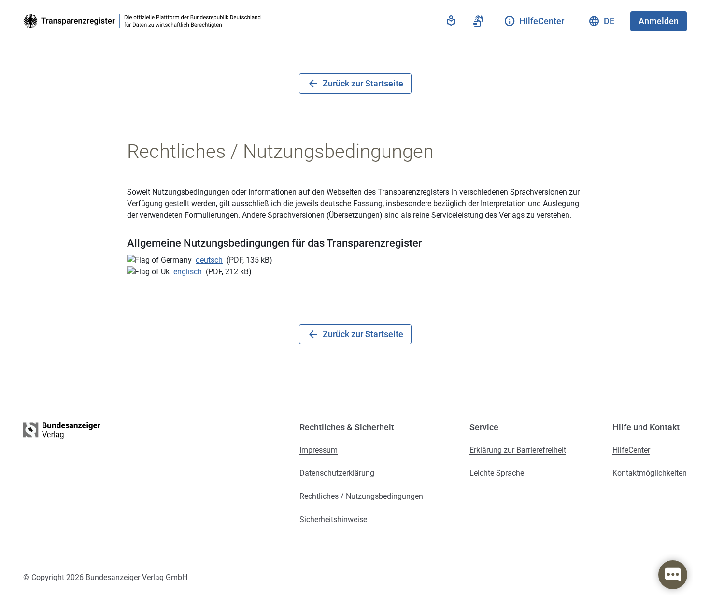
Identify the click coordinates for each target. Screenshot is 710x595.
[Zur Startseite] (144, 21)
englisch (187, 271)
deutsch (209, 260)
